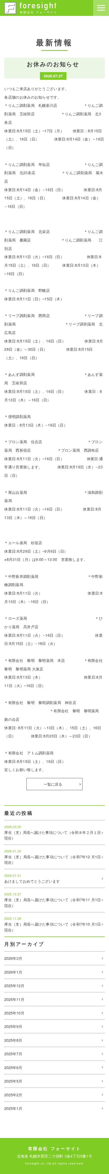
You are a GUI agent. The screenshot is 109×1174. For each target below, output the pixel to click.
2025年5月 (13, 1081)
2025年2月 (13, 1094)
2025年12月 (14, 985)
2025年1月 (13, 1108)
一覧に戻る (53, 784)
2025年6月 (13, 1067)
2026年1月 (13, 972)
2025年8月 (13, 1040)
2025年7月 (13, 1053)
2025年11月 (14, 999)
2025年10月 (14, 1012)
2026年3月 (13, 958)
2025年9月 (13, 1026)
